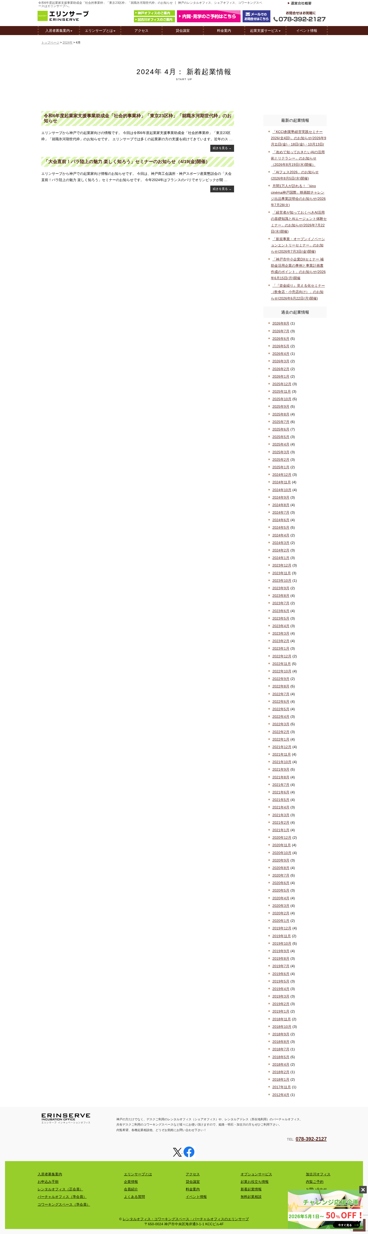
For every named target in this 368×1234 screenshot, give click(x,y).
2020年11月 (281, 845)
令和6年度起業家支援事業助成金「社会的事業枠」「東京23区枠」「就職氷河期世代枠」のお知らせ (138, 118)
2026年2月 (280, 369)
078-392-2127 (311, 1139)
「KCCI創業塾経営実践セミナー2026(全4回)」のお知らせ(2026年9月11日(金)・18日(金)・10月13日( (298, 138)
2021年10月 (281, 762)
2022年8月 (280, 686)
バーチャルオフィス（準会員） (62, 1197)
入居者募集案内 (57, 31)
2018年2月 (280, 1072)
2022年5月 (280, 709)
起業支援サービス (264, 31)
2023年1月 (280, 648)
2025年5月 (280, 437)
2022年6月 (280, 702)
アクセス (141, 31)
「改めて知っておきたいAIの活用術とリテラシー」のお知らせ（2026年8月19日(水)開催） (298, 158)
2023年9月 (280, 588)
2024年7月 (280, 512)
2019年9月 (280, 951)
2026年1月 (280, 376)
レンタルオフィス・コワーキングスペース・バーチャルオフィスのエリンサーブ (186, 1219)
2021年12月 (281, 747)
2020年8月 (280, 868)
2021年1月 (280, 830)
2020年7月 (280, 875)
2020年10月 (281, 853)
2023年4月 (280, 626)
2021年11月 (281, 754)
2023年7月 (280, 603)
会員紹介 (131, 1189)
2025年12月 (281, 384)
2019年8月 (280, 958)
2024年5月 (280, 527)
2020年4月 (280, 898)
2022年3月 (280, 724)
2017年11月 (281, 1087)
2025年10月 (281, 399)
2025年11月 (281, 391)
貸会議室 (183, 31)
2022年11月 (281, 664)
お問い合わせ (316, 1189)
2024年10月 (281, 490)
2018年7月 (280, 1049)
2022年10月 (281, 671)
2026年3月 (280, 361)
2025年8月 (280, 414)
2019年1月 (280, 1011)
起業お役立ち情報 (255, 1182)
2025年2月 (280, 460)
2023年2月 (280, 641)
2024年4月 (280, 535)
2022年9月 (280, 679)
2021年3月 (280, 815)
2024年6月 (280, 520)
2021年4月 (280, 807)
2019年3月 (280, 996)
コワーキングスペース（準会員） (64, 1204)
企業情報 (131, 1182)
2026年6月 (280, 339)
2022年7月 (280, 694)
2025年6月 (280, 429)
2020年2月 (280, 913)
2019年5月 (280, 981)
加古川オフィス (318, 1174)
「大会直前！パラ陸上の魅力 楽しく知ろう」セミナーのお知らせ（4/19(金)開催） (127, 161)
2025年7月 (280, 422)
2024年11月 (281, 482)
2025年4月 (280, 444)
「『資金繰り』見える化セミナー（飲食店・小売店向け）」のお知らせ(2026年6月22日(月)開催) (298, 292)
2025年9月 (280, 406)
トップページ (50, 42)
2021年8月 (280, 777)
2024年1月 (280, 558)
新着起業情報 (251, 1189)
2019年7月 (280, 966)
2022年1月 (280, 739)
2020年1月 (280, 921)
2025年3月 (280, 452)
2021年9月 (280, 769)
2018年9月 (280, 1034)
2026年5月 (280, 346)
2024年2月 (280, 550)
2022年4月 (280, 717)
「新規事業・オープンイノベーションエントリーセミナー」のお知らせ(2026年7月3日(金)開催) (298, 245)
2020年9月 (280, 860)
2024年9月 (280, 497)
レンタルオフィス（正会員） (60, 1189)
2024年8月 (280, 505)
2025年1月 (280, 467)
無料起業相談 (251, 1197)
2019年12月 (281, 928)
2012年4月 (280, 1095)
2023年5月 (280, 618)
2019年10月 (281, 943)
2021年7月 (280, 785)
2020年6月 (280, 883)
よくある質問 (134, 1197)
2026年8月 (280, 323)
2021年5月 (280, 800)
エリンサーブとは (99, 31)
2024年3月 (280, 543)
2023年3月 (280, 633)
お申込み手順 (48, 1182)
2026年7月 (280, 331)
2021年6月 (280, 792)
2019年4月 (280, 989)
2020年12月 (281, 838)
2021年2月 (280, 822)
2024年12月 (281, 475)
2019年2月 (280, 1004)
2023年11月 (281, 573)
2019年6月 (280, 974)
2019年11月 (281, 936)
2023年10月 (281, 581)
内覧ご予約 (314, 1182)
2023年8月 (280, 596)
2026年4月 (280, 354)
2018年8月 (280, 1042)
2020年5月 (280, 890)
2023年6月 (280, 611)
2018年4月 (280, 1064)
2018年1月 (280, 1079)
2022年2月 (280, 732)
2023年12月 (281, 565)
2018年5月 (280, 1057)
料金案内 (224, 31)
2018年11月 (281, 1019)
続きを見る (222, 148)
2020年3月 (280, 906)
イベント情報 (306, 31)
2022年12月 (281, 656)
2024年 (68, 42)
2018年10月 (281, 1027)
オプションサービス (256, 1174)
